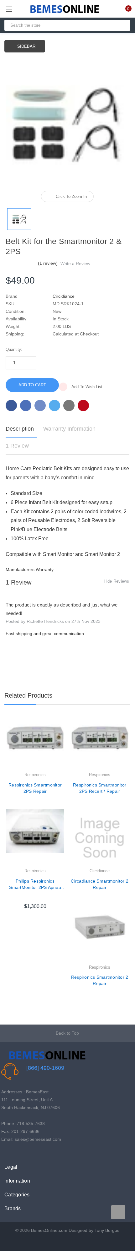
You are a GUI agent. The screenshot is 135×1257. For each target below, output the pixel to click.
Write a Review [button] (75, 263)
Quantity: (14, 349)
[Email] (25, 405)
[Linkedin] (69, 405)
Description (20, 429)
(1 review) (48, 263)
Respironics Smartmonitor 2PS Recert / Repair (99, 788)
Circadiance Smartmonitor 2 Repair (99, 884)
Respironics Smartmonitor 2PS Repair (35, 788)
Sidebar (26, 46)
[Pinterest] (83, 405)
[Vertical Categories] (16, 9)
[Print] (40, 405)
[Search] (123, 25)
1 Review (17, 446)
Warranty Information (69, 429)
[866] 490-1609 (45, 1068)
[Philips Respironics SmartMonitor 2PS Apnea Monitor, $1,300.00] (35, 838)
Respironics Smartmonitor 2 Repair (99, 980)
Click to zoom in (71, 196)
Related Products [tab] (28, 695)
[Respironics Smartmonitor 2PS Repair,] (35, 742)
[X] (54, 405)
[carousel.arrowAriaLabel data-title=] (118, 1212)
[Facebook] (11, 405)
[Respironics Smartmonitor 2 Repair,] (99, 934)
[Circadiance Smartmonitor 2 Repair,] (99, 838)
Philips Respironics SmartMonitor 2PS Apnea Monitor (35, 884)
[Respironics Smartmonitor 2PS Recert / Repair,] (99, 742)
